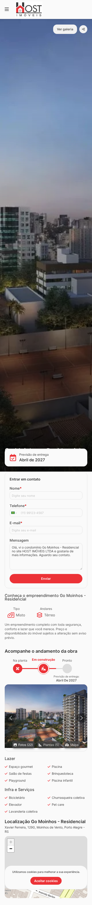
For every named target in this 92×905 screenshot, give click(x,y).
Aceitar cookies (46, 881)
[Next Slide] (81, 718)
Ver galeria (65, 29)
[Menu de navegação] (7, 9)
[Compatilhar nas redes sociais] (83, 29)
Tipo (16, 609)
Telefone (18, 505)
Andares (46, 609)
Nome (16, 488)
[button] (46, 716)
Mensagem (19, 540)
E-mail (16, 523)
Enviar (46, 578)
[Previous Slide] (10, 718)
